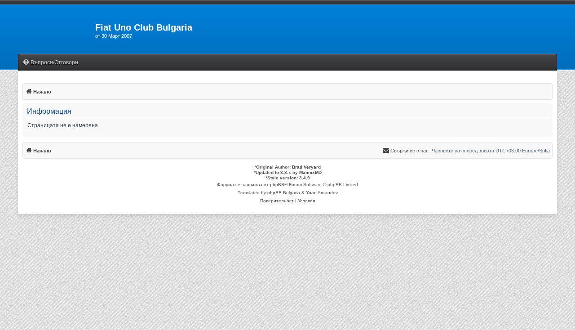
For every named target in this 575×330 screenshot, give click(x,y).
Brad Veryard (306, 167)
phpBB (277, 184)
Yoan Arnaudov (322, 192)
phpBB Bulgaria (283, 192)
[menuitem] (50, 63)
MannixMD (310, 172)
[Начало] (56, 30)
